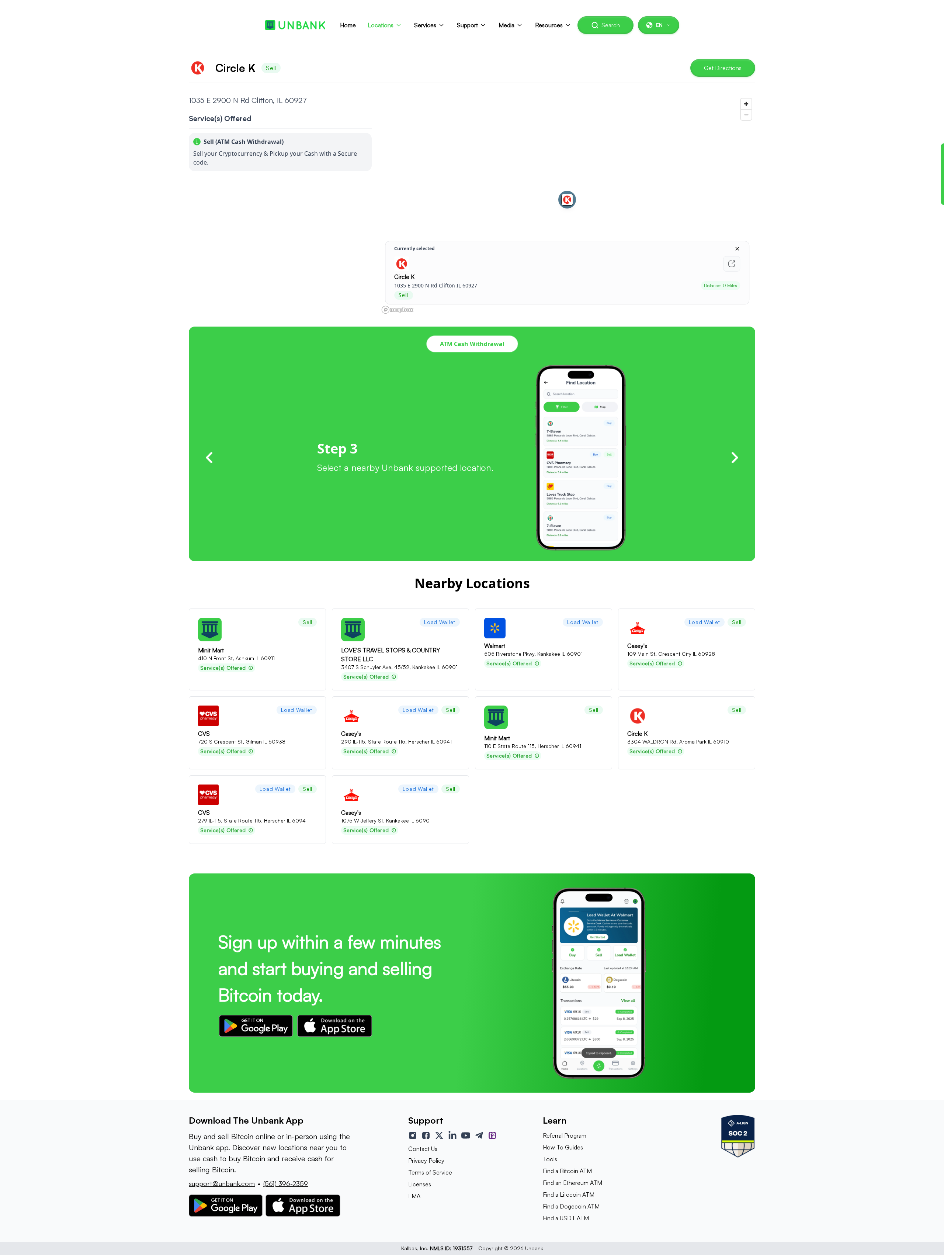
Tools (550, 1159)
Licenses (419, 1184)
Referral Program (564, 1135)
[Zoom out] (746, 114)
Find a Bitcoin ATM (567, 1171)
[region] (567, 205)
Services (425, 25)
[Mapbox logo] (397, 310)
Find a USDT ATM (566, 1218)
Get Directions (723, 68)
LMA (414, 1196)
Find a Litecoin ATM (568, 1194)
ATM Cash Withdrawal (472, 344)
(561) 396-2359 (285, 1183)
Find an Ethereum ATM (572, 1182)
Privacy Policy (426, 1160)
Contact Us (422, 1148)
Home (348, 25)
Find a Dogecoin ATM (571, 1206)
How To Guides (563, 1147)
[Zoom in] (746, 104)
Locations (380, 25)
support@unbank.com (222, 1183)
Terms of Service (430, 1172)
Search (610, 25)
